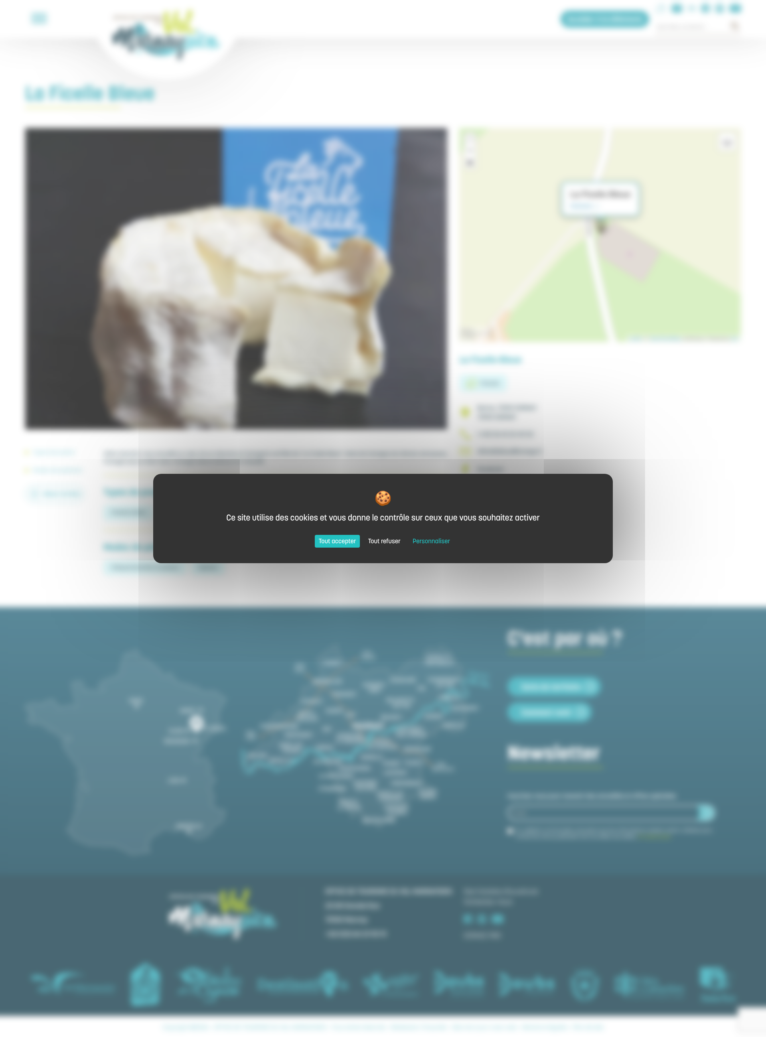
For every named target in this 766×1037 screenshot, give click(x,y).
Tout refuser (384, 541)
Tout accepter (337, 541)
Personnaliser (431, 541)
